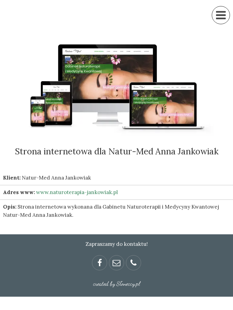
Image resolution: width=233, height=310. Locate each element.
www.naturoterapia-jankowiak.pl (77, 192)
